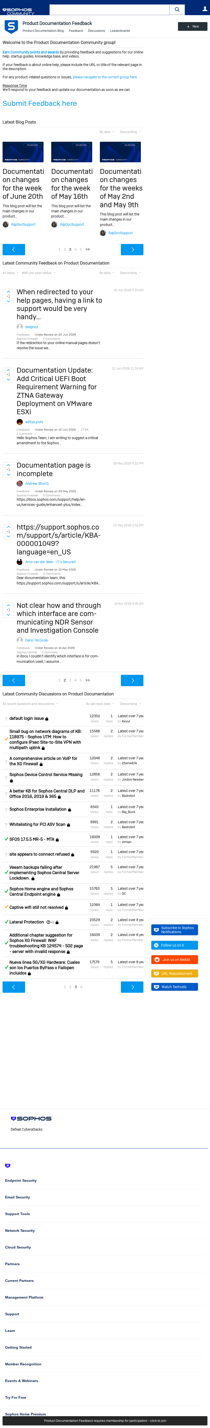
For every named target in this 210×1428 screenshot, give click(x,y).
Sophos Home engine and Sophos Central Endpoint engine (41, 891)
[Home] (25, 11)
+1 (52, 922)
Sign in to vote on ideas (8, 291)
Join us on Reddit (176, 959)
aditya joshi (34, 422)
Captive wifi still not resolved (36, 907)
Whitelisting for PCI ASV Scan (37, 824)
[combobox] (109, 10)
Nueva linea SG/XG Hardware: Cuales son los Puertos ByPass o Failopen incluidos (44, 968)
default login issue (26, 718)
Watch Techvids (174, 987)
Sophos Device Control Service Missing (45, 774)
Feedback (76, 31)
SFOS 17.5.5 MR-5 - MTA (31, 839)
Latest (130, 716)
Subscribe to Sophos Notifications (177, 929)
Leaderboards (120, 31)
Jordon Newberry (134, 780)
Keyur (126, 721)
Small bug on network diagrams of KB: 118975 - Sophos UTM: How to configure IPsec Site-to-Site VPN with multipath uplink (45, 739)
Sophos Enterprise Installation (38, 809)
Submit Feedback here (40, 103)
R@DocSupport (23, 224)
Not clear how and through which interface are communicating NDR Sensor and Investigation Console (59, 618)
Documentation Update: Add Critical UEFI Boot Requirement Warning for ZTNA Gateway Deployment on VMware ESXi (57, 391)
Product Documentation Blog (43, 31)
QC (124, 894)
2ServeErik (129, 763)
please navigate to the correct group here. (105, 77)
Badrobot (128, 796)
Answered (6, 839)
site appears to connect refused (39, 854)
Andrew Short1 (37, 483)
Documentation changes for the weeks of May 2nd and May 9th (121, 188)
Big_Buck (128, 812)
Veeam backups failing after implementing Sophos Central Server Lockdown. (44, 873)
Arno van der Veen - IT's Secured (50, 562)
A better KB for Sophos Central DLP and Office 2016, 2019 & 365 (47, 793)
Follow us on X (172, 945)
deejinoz (31, 327)
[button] (177, 9)
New (196, 26)
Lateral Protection (26, 922)
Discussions (96, 31)
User (204, 8)
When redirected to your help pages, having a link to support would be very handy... (59, 304)
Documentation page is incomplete (54, 469)
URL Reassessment (177, 973)
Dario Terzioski (36, 640)
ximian (126, 842)
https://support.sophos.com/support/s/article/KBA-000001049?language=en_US (59, 539)
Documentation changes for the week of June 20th (23, 184)
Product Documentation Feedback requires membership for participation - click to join (105, 1421)
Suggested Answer (6, 739)
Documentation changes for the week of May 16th (72, 184)
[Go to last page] (88, 249)
